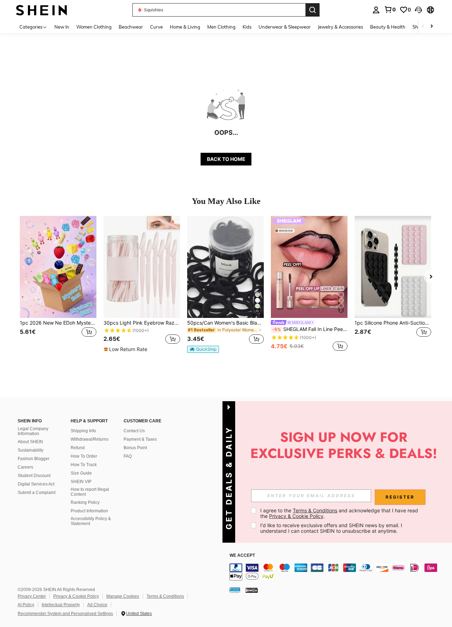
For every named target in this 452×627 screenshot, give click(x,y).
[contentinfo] (335, 571)
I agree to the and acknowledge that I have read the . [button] (340, 513)
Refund (78, 447)
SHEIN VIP (81, 481)
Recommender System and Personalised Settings (65, 613)
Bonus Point (135, 447)
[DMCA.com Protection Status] (251, 589)
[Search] (312, 10)
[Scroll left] (423, 27)
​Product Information (89, 510)
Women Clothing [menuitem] (94, 27)
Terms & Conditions (165, 596)
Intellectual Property (61, 604)
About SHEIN (30, 441)
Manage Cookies (122, 596)
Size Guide (81, 473)
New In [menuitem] (61, 27)
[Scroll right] (431, 27)
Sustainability (30, 450)
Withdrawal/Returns (89, 439)
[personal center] (376, 10)
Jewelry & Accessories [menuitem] (340, 27)
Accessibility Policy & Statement (91, 521)
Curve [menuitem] (156, 27)
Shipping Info (83, 430)
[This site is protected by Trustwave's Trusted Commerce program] (235, 589)
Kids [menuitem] (247, 27)
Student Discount (34, 475)
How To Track (84, 464)
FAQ (128, 456)
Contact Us (134, 430)
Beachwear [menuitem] (131, 27)
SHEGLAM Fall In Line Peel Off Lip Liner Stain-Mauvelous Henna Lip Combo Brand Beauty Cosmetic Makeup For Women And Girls (309, 329)
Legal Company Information (33, 431)
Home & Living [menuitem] (185, 27)
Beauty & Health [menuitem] (387, 27)
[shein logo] (41, 9)
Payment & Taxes (140, 439)
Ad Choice (97, 604)
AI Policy (26, 604)
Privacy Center (32, 596)
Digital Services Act (36, 484)
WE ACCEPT (242, 555)
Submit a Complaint (36, 492)
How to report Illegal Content (90, 492)
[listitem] (58, 284)
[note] (126, 349)
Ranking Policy (85, 502)
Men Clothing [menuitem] (221, 27)
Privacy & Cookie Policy (76, 596)
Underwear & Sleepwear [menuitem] (284, 27)
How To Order (84, 456)
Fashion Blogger (33, 458)
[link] (390, 9)
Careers (25, 467)
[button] (418, 10)
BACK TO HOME (226, 159)
